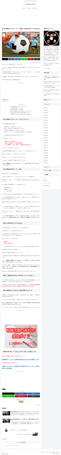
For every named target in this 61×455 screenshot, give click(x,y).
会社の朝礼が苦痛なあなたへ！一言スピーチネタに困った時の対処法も (51, 86)
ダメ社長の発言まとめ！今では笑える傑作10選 (51, 94)
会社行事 (4, 389)
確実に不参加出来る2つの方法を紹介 (17, 109)
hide (7, 99)
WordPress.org (46, 185)
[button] (37, 59)
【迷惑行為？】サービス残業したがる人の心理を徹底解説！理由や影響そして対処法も (51, 78)
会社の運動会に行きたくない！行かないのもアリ (19, 106)
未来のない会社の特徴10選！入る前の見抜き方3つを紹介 (51, 90)
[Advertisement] (30, 17)
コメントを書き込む (21, 442)
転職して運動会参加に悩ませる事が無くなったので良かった (21, 111)
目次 (20, 104)
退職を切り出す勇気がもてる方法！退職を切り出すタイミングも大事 (51, 82)
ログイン (45, 178)
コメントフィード (47, 183)
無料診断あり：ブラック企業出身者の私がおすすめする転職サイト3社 (20, 359)
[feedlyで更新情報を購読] (20, 402)
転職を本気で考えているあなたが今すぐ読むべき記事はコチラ (21, 114)
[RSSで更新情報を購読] (22, 402)
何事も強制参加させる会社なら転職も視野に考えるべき (20, 112)
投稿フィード (46, 180)
